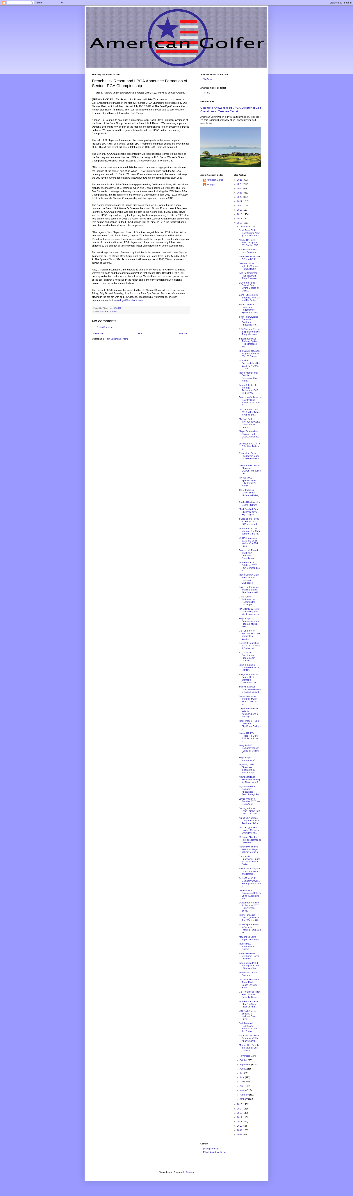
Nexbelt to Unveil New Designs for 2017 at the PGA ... (249, 243)
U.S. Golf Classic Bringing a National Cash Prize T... (247, 1015)
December (245, 226)
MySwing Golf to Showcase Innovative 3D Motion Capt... (247, 768)
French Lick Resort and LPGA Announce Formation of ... (248, 554)
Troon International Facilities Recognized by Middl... (248, 377)
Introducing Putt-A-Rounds (248, 974)
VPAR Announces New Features (248, 251)
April (242, 1086)
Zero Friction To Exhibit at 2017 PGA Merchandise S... (249, 566)
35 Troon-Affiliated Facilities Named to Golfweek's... (250, 840)
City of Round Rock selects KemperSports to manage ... (248, 712)
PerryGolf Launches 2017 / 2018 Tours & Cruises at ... (249, 646)
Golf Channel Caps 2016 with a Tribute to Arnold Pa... (250, 412)
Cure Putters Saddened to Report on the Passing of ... (247, 600)
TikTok (206, 93)
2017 (240, 218)
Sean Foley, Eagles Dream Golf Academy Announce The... (248, 321)
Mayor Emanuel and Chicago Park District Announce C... (249, 435)
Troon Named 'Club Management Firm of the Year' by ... (249, 966)
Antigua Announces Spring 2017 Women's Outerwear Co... (248, 678)
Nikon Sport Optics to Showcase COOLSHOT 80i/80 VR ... (250, 469)
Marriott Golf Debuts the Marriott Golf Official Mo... (249, 1048)
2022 (240, 197)
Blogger (211, 184)
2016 (240, 223)
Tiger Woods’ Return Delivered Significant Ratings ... (250, 725)
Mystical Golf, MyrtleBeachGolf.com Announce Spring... (249, 423)
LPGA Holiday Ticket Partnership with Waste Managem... (249, 612)
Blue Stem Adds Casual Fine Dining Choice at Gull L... (248, 287)
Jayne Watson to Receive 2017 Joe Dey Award (249, 801)
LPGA (103, 311)
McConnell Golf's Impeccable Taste (249, 938)
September (245, 1064)
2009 (240, 1130)
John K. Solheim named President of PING (249, 668)
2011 (240, 1121)
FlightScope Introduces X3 (247, 758)
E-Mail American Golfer (214, 1152)
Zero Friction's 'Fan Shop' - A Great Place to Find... (248, 1004)
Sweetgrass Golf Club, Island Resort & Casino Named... (250, 689)
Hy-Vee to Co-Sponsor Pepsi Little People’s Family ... (247, 481)
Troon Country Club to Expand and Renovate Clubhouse (249, 579)
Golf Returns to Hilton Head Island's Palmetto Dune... (249, 994)
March (243, 1090)
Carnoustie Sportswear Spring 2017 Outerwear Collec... (249, 860)
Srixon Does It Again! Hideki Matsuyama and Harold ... (249, 871)
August (243, 1068)
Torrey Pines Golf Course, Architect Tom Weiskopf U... (249, 918)
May (242, 1081)
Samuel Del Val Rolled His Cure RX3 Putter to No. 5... (249, 737)
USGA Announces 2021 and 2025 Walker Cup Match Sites (249, 542)
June (242, 1077)
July (242, 1073)
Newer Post (98, 333)
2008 (240, 1134)
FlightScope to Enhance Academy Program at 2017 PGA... (250, 622)
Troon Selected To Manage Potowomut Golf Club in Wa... (248, 389)
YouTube (207, 79)
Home (141, 333)
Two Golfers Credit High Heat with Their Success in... (249, 276)
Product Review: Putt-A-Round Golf (250, 258)
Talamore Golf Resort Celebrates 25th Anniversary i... (249, 1038)
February (244, 1094)
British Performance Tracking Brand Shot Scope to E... (249, 590)
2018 (240, 214)
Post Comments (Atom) (117, 339)
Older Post (183, 333)
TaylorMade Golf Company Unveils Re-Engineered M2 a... (250, 882)
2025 (240, 184)
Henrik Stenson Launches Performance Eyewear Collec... (249, 308)
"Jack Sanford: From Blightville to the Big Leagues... (249, 512)
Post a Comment (105, 327)
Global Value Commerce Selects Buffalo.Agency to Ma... (250, 894)
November (245, 1056)
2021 (240, 201)
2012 (240, 1117)
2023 (240, 192)
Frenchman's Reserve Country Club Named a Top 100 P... (250, 401)
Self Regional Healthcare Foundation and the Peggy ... (248, 1027)
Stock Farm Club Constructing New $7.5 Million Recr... (249, 233)
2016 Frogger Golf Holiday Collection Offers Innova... (249, 830)
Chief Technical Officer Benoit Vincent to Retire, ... (249, 494)
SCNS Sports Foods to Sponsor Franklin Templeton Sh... (250, 928)
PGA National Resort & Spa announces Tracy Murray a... (249, 332)
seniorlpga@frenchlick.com (128, 300)
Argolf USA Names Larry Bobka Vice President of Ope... (249, 821)
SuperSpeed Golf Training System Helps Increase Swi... (248, 342)
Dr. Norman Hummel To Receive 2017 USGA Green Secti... (249, 906)
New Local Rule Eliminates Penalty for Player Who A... (249, 780)
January (244, 1099)
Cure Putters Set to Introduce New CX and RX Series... (249, 298)
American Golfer (215, 180)
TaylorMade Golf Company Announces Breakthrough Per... (250, 790)
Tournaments (113, 311)
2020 (240, 205)
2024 (240, 188)
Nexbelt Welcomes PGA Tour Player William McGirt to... (249, 849)
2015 (240, 1104)
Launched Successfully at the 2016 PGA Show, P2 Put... (249, 364)
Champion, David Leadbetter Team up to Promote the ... (249, 457)
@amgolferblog (211, 1148)
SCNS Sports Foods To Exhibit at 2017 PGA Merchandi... (249, 521)
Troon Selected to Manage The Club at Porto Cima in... (249, 531)
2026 (240, 180)
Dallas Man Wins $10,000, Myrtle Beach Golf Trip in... (248, 700)
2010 (240, 1126)
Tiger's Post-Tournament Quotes (246, 946)
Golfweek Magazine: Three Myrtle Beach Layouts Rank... (249, 983)
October (244, 1060)
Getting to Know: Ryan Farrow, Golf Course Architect (249, 811)
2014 (240, 1108)
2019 (240, 210)
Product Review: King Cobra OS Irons (250, 503)
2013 (240, 1113)
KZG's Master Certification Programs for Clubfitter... (247, 656)
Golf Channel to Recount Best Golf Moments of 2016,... (249, 634)
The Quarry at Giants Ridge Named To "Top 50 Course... (249, 354)
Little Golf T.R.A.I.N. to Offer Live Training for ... (250, 446)
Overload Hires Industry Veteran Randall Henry (248, 266)
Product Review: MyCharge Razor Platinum (249, 956)
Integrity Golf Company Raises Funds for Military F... (249, 749)
